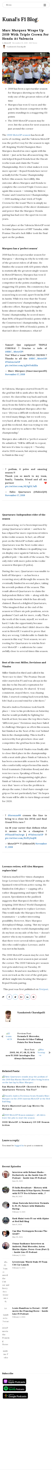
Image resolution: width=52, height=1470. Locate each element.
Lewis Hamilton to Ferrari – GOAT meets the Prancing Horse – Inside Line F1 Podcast (30, 1311)
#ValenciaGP (12, 362)
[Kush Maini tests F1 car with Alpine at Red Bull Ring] (5, 1220)
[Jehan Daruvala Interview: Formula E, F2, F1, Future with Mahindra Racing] (5, 1205)
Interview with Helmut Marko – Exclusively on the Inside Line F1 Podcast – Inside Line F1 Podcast (29, 1175)
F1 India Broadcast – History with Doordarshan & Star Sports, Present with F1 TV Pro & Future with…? (31, 1190)
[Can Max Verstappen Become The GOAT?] (5, 1233)
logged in (19, 1145)
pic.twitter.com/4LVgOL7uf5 (21, 486)
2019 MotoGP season (18, 134)
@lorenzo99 (14, 815)
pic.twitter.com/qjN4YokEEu (21, 365)
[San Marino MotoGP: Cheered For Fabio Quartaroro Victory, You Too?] (26, 1079)
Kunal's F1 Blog (19, 19)
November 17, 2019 (15, 374)
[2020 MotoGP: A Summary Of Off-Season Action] (26, 1116)
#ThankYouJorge (15, 834)
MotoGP (7, 43)
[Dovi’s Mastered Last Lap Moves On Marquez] (26, 1098)
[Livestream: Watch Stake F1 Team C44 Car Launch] (5, 1281)
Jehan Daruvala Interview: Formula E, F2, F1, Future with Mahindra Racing (30, 1206)
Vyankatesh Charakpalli (16, 47)
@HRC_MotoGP (14, 351)
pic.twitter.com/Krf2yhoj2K (21, 838)
